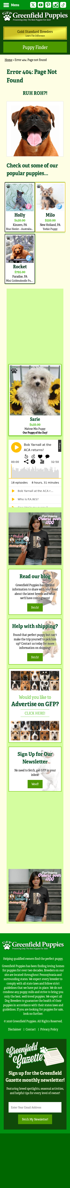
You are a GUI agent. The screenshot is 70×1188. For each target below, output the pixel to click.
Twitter (33, 5)
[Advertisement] (35, 325)
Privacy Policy (49, 1029)
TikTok (63, 5)
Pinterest (48, 5)
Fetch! (35, 607)
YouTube (41, 5)
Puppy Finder (35, 47)
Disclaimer (14, 1029)
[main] (35, 176)
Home (8, 59)
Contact (31, 1029)
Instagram (56, 5)
